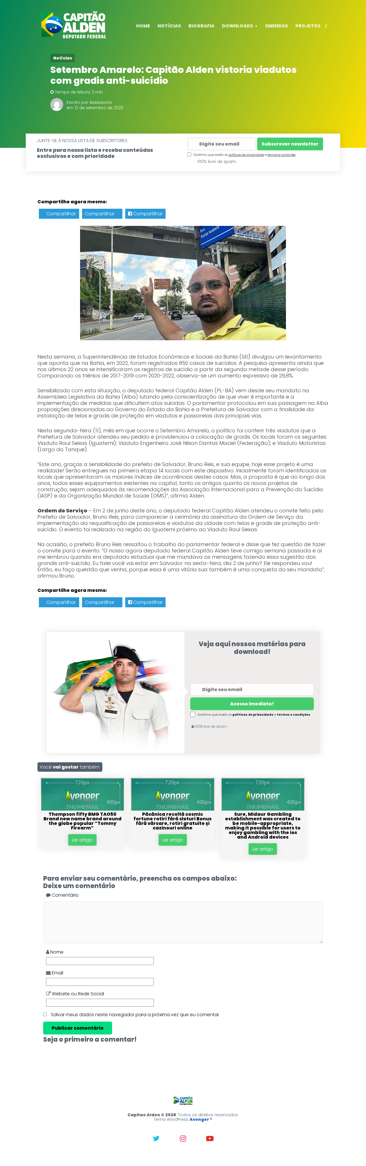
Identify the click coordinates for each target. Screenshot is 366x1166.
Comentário (65, 895)
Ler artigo (82, 840)
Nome (56, 952)
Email (57, 973)
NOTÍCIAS (169, 26)
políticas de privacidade (246, 155)
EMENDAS (276, 26)
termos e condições (281, 155)
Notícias (62, 58)
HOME (143, 26)
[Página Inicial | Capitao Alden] (74, 37)
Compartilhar (60, 213)
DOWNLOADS (237, 26)
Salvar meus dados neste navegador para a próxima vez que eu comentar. (135, 1014)
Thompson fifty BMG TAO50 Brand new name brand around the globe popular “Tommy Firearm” (82, 821)
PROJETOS (308, 26)
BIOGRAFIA (201, 26)
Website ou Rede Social (77, 993)
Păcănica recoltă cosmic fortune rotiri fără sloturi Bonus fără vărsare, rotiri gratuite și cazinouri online (173, 821)
